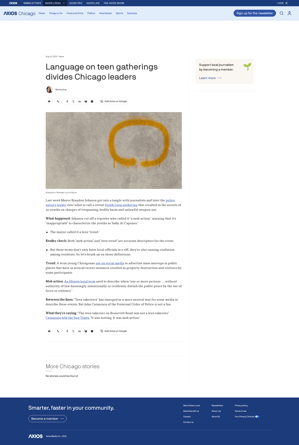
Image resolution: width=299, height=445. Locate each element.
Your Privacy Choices (244, 417)
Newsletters (32, 3)
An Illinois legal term (79, 281)
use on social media (110, 263)
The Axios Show (114, 3)
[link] (49, 101)
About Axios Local (191, 405)
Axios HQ (216, 417)
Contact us (188, 422)
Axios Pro (75, 3)
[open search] (281, 13)
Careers (187, 417)
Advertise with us (191, 411)
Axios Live (93, 3)
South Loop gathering (121, 205)
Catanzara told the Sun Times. (68, 318)
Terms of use (240, 411)
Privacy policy (241, 405)
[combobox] (55, 3)
